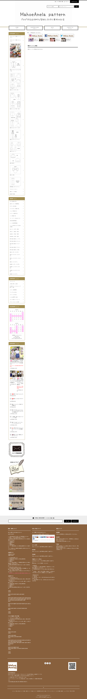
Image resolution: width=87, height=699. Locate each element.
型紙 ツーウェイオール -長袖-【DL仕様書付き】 (17, 405)
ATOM (73, 691)
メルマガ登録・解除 (59, 1)
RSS (71, 691)
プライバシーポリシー (51, 691)
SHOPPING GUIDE (35, 28)
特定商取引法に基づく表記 (41, 691)
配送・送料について (27, 691)
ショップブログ (66, 691)
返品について (33, 691)
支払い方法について (19, 691)
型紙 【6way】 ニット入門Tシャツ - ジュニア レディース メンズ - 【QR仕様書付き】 (13, 380)
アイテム (75, 1)
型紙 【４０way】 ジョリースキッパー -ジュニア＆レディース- (17, 423)
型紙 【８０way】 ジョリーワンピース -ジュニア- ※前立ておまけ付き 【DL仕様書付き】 (17, 411)
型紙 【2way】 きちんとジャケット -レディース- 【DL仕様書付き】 (17, 429)
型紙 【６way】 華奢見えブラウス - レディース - (17, 435)
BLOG (52, 28)
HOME (17, 28)
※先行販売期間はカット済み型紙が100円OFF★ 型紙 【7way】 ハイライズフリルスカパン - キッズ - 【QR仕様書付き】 (16, 362)
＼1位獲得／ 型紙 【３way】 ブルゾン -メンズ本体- (17, 417)
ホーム (13, 691)
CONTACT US (70, 28)
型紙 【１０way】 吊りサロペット (17, 399)
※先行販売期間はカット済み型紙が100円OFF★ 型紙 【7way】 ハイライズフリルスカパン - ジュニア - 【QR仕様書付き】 (20, 381)
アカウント (67, 1)
